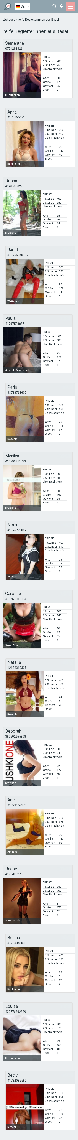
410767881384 (15, 599)
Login (62, 5)
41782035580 (16, 1080)
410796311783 (15, 461)
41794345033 (16, 943)
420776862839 (15, 1012)
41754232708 (14, 874)
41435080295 (14, 186)
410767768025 (17, 530)
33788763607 (16, 393)
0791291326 (14, 49)
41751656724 (16, 117)
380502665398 (15, 737)
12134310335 (16, 668)
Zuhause (9, 19)
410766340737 (17, 255)
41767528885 (14, 324)
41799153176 (16, 805)
